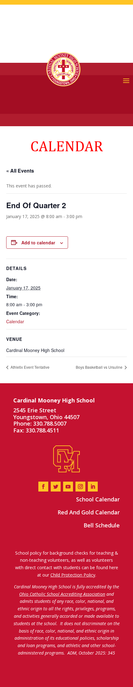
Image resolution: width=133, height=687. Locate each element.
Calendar (15, 321)
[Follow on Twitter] (56, 487)
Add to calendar (38, 242)
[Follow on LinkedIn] (93, 487)
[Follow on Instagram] (80, 487)
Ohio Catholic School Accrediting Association (62, 594)
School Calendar (98, 499)
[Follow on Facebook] (43, 487)
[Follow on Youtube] (68, 487)
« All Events (20, 170)
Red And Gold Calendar (89, 512)
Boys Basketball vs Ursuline (99, 367)
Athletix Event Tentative (29, 367)
